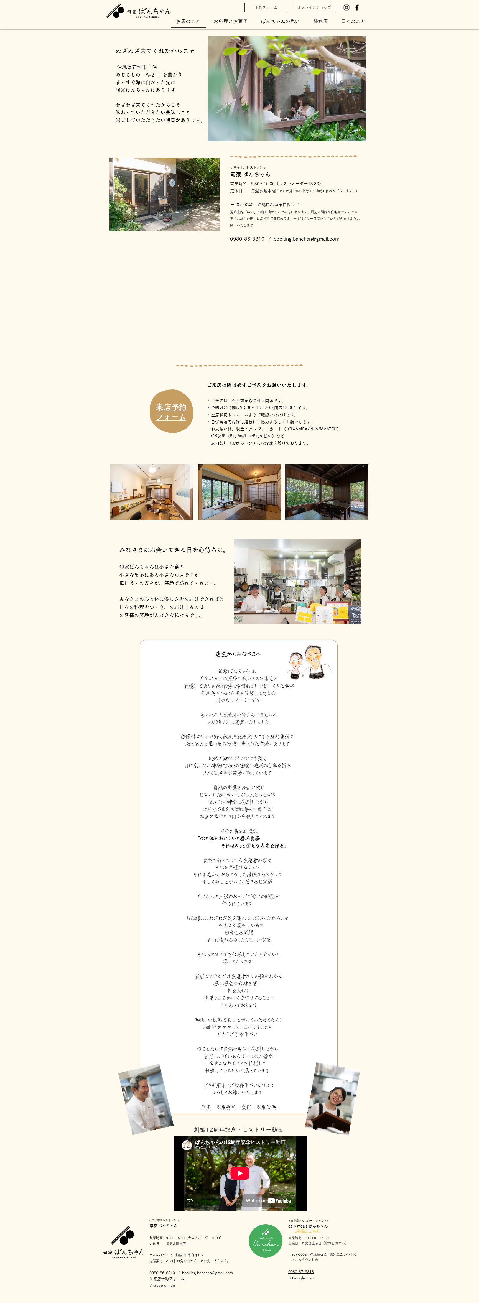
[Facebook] (357, 7)
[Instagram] (346, 7)
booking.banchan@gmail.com (307, 238)
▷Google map (162, 1285)
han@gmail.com (219, 1273)
